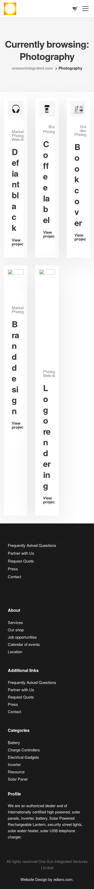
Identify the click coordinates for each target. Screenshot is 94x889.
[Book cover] (78, 108)
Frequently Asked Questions (32, 545)
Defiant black (15, 189)
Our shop (16, 629)
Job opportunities (22, 637)
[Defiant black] (16, 108)
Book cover (78, 185)
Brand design (15, 367)
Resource (16, 771)
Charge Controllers (24, 749)
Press (13, 568)
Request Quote (21, 561)
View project (16, 242)
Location (15, 651)
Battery (14, 742)
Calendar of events (24, 644)
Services (15, 622)
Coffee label (46, 182)
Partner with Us (21, 553)
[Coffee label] (47, 108)
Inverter (14, 764)
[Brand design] (16, 280)
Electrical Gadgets (23, 757)
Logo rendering (46, 436)
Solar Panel (17, 779)
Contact (14, 576)
